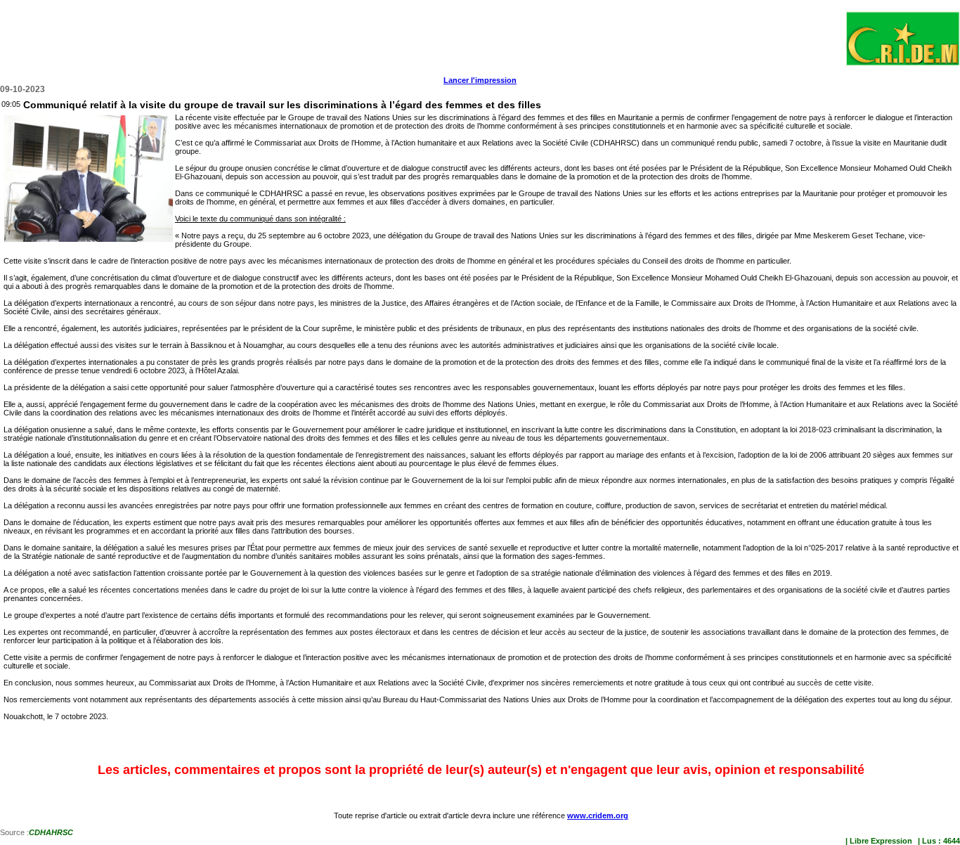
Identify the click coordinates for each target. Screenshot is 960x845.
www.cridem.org (597, 815)
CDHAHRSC (51, 832)
